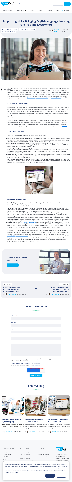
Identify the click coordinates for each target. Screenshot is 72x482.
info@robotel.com (45, 452)
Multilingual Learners (8, 31)
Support (57, 10)
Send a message (12, 265)
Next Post (63, 284)
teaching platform (56, 98)
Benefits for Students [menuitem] (25, 458)
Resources (32, 10)
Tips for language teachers (9, 29)
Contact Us (66, 10)
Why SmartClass (20, 10)
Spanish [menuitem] (4, 459)
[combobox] (29, 4)
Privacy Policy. (37, 365)
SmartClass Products (7, 10)
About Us (50, 10)
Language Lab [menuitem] (6, 452)
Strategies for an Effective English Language (11, 421)
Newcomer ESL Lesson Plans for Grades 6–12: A (58, 421)
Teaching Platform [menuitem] (7, 454)
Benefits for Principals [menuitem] (25, 452)
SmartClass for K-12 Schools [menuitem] (26, 461)
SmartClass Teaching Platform (28, 222)
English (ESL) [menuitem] (5, 456)
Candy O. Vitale (56, 30)
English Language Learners (27, 29)
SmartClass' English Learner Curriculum (37, 98)
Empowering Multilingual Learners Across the (34, 421)
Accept (50, 475)
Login (67, 4)
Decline (61, 475)
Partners (41, 10)
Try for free (58, 4)
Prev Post (8, 284)
